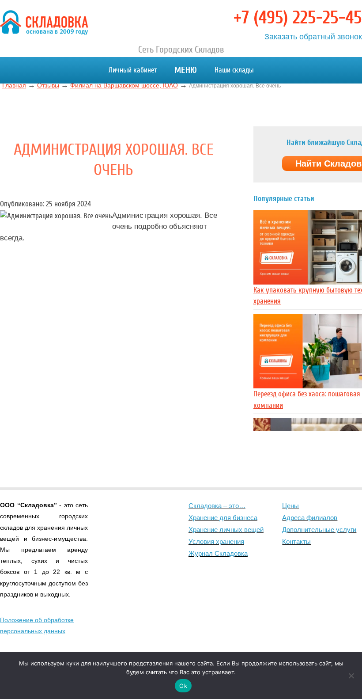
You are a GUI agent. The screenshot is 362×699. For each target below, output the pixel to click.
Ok (183, 685)
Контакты (296, 541)
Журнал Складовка (218, 553)
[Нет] (351, 675)
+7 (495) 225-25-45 (298, 18)
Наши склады (234, 70)
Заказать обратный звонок (313, 36)
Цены (290, 505)
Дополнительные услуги (319, 529)
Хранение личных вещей (226, 529)
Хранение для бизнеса (223, 517)
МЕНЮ (185, 70)
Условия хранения (216, 541)
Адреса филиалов (309, 517)
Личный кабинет (133, 70)
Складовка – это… (217, 505)
